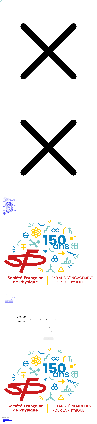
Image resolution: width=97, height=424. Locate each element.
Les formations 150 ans (9, 209)
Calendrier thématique (9, 204)
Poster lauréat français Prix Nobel (11, 299)
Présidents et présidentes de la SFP (11, 200)
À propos (4, 197)
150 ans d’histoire (6, 198)
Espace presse (5, 213)
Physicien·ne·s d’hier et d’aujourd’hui (9, 210)
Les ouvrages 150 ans (9, 208)
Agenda (4, 201)
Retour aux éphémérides (48, 338)
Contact (4, 214)
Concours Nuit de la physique (10, 205)
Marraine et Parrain (6, 212)
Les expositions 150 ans (9, 207)
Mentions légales (6, 419)
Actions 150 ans (5, 298)
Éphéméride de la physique (7, 211)
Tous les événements (8, 203)
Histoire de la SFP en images (10, 199)
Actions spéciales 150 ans (7, 206)
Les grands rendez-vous (9, 202)
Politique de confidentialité (7, 420)
